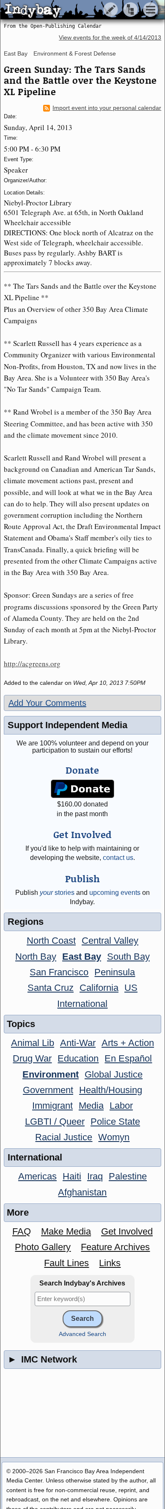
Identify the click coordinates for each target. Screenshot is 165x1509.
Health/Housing (110, 1090)
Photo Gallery (43, 1247)
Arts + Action (128, 1043)
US (131, 987)
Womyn (113, 1137)
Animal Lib (32, 1043)
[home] (79, 10)
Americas (37, 1176)
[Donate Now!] (82, 789)
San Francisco (59, 972)
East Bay (16, 53)
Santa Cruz (51, 987)
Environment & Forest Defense (74, 53)
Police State (115, 1121)
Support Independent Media (67, 725)
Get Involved (127, 1231)
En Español (128, 1058)
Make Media (66, 1231)
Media (91, 1105)
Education (78, 1058)
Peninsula (114, 972)
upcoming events (114, 892)
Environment (50, 1074)
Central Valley (110, 940)
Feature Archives (115, 1247)
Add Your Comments (47, 703)
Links (110, 1263)
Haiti (72, 1176)
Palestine (128, 1176)
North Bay (35, 956)
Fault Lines (66, 1263)
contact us (118, 857)
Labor (121, 1105)
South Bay (128, 956)
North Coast (51, 940)
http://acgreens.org (32, 663)
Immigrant (52, 1105)
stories (57, 892)
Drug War (32, 1058)
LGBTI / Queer (55, 1121)
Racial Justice (63, 1137)
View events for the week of (110, 38)
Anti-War (78, 1043)
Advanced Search (82, 1334)
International (82, 1003)
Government (48, 1090)
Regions (26, 921)
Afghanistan (82, 1192)
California (99, 987)
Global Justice (114, 1074)
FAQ (21, 1231)
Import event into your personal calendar (106, 108)
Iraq (95, 1176)
